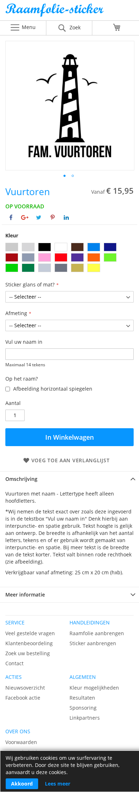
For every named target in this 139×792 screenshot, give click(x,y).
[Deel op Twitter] (38, 217)
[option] (11, 247)
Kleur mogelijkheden (94, 687)
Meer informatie (25, 594)
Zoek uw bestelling (27, 653)
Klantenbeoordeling (29, 643)
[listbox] (69, 258)
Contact (14, 663)
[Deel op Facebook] (10, 217)
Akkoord (22, 783)
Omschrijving (21, 478)
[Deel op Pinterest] (53, 217)
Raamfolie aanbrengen (97, 633)
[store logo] (69, 12)
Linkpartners (85, 717)
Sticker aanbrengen (93, 643)
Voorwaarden (21, 742)
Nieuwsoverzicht (25, 687)
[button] (64, 175)
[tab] (69, 479)
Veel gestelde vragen (30, 633)
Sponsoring (83, 707)
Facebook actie (22, 697)
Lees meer (57, 783)
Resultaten (82, 697)
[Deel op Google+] (25, 217)
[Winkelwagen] (117, 27)
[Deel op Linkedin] (66, 217)
